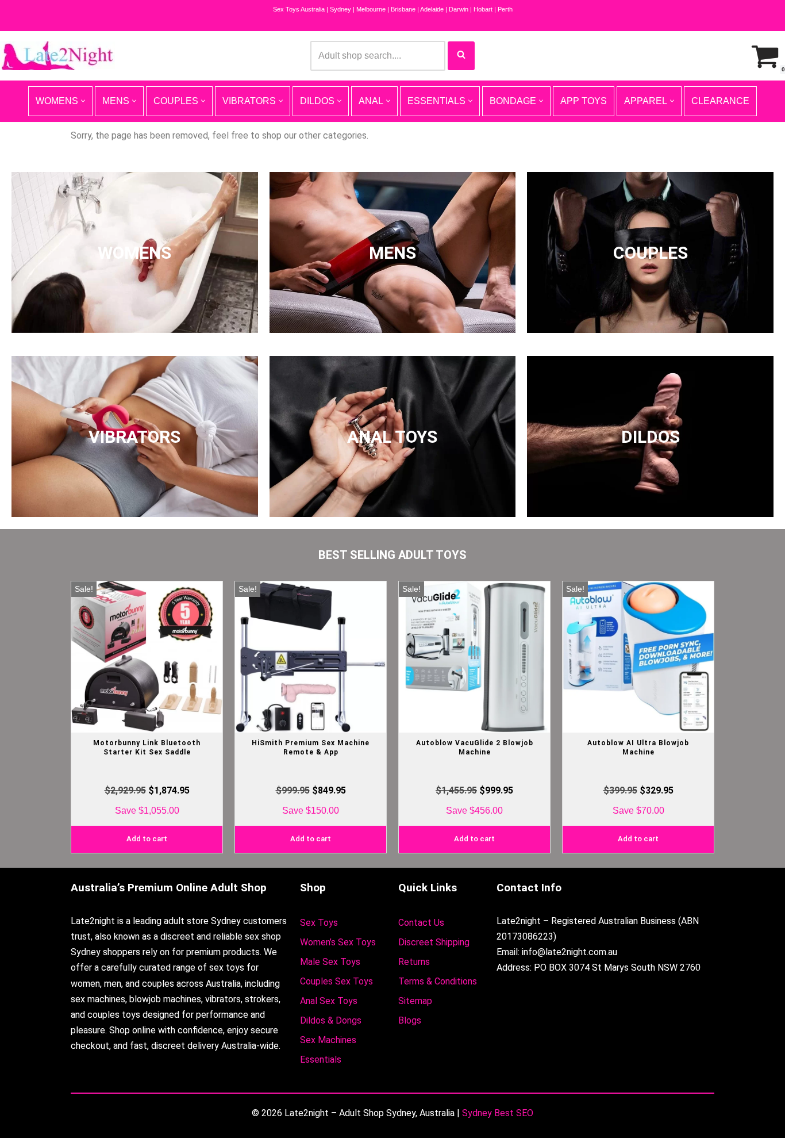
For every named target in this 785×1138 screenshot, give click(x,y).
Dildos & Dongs (330, 1020)
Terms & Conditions (437, 981)
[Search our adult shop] (461, 55)
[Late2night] (57, 55)
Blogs (409, 1020)
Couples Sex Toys (336, 981)
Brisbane (403, 9)
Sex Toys (319, 922)
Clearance (720, 101)
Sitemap (415, 1000)
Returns (414, 961)
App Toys (583, 101)
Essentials (320, 1059)
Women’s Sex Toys (338, 942)
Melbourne (371, 9)
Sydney (340, 9)
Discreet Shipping (434, 942)
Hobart (483, 9)
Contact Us (421, 922)
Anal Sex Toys (328, 1000)
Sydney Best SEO (497, 1113)
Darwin (458, 9)
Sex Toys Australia (299, 9)
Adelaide (432, 9)
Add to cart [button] (146, 838)
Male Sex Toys (330, 961)
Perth (505, 9)
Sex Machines (328, 1039)
